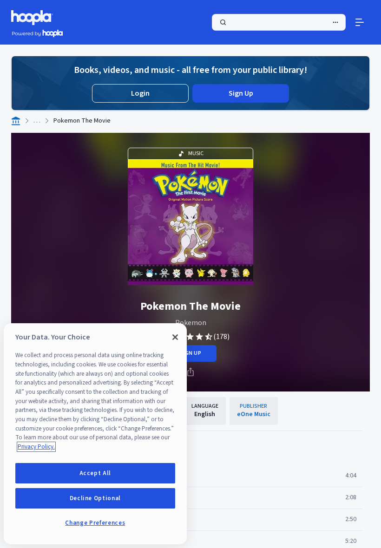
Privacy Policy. (36, 447)
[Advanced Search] (335, 22)
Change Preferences (95, 523)
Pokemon (190, 323)
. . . (36, 120)
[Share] (190, 372)
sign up (190, 353)
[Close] (175, 337)
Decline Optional (95, 498)
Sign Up (241, 93)
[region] (95, 433)
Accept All (95, 473)
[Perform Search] (279, 22)
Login (140, 93)
